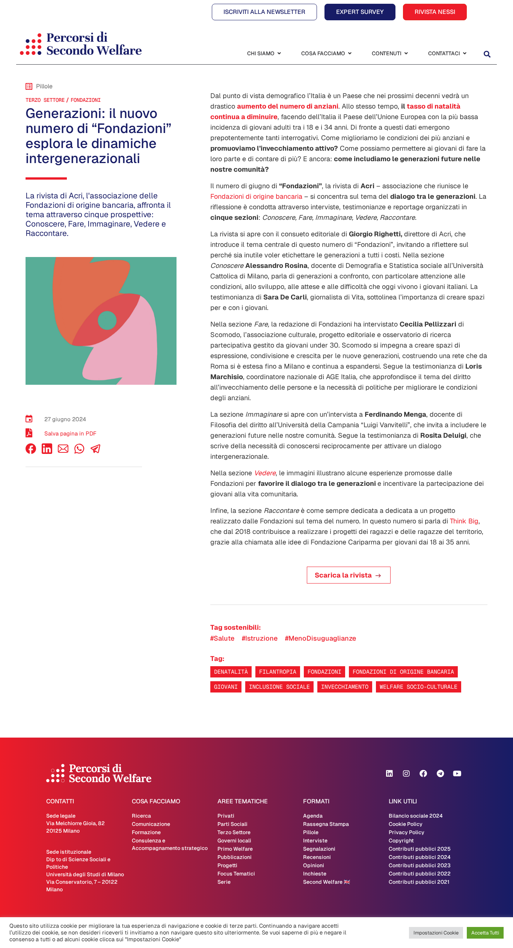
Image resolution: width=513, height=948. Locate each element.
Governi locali (234, 840)
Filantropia (277, 671)
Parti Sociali (232, 824)
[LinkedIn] (47, 451)
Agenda (313, 815)
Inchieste (314, 873)
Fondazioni (86, 100)
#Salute (222, 638)
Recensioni (317, 857)
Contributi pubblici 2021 (419, 881)
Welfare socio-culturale (418, 686)
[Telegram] (440, 773)
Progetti (227, 865)
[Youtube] (457, 773)
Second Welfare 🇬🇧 (326, 881)
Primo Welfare (235, 848)
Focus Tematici (236, 873)
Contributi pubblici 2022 (420, 873)
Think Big (464, 521)
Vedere (265, 473)
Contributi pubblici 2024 (420, 857)
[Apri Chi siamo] (279, 53)
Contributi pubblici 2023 (420, 865)
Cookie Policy (405, 824)
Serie (224, 881)
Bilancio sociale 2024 (416, 815)
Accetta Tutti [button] (485, 933)
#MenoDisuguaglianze (320, 638)
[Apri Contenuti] (406, 53)
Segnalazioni (319, 848)
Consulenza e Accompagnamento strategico (170, 844)
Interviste (315, 840)
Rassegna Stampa (326, 824)
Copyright (401, 840)
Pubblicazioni (234, 857)
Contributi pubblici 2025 (420, 848)
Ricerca (141, 815)
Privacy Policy (406, 832)
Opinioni (313, 865)
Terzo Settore (45, 100)
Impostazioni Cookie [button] (436, 933)
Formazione (146, 832)
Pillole (310, 832)
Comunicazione (151, 824)
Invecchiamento (344, 686)
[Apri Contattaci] (464, 53)
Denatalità (231, 671)
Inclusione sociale (279, 686)
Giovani (226, 686)
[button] (487, 54)
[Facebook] (31, 451)
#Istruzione (260, 638)
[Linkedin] (389, 773)
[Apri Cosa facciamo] (349, 53)
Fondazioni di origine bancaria (256, 196)
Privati (225, 815)
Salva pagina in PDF (70, 433)
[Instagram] (406, 773)
